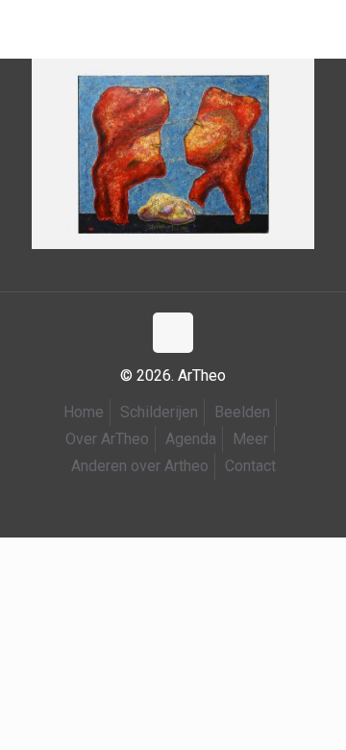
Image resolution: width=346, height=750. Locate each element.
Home (83, 412)
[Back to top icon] (173, 332)
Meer (250, 439)
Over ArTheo (107, 439)
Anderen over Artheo (140, 466)
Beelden (242, 412)
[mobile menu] (26, 28)
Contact (250, 466)
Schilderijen (159, 412)
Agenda (190, 439)
